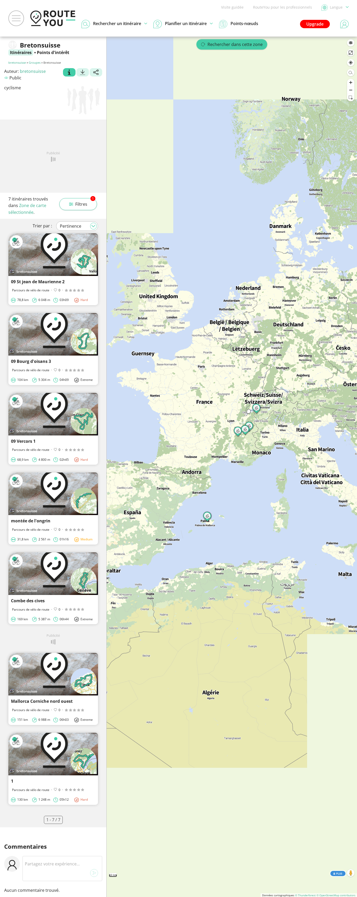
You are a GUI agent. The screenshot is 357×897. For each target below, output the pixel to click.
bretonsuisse (17, 62)
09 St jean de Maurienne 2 (38, 282)
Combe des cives (28, 601)
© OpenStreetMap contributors (335, 895)
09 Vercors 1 (23, 441)
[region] (232, 467)
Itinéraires (21, 52)
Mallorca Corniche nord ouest (42, 701)
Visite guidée (232, 7)
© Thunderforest (305, 895)
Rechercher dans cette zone (235, 44)
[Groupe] (69, 73)
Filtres (84, 202)
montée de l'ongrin (30, 521)
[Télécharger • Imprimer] (82, 73)
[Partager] (96, 73)
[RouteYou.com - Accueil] (52, 18)
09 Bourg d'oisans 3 (31, 361)
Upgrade (315, 24)
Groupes (35, 62)
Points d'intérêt (53, 52)
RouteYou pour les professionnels (282, 7)
